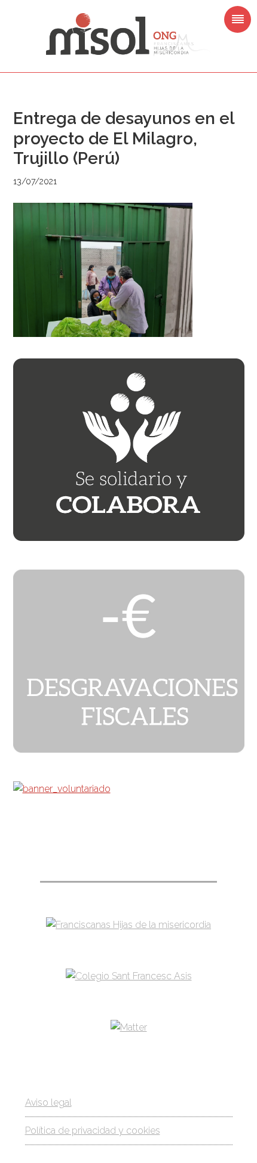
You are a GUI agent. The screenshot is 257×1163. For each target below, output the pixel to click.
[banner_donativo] (128, 537)
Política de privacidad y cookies (92, 1130)
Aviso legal (48, 1102)
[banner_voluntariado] (62, 788)
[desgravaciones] (128, 749)
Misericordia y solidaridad (128, 34)
